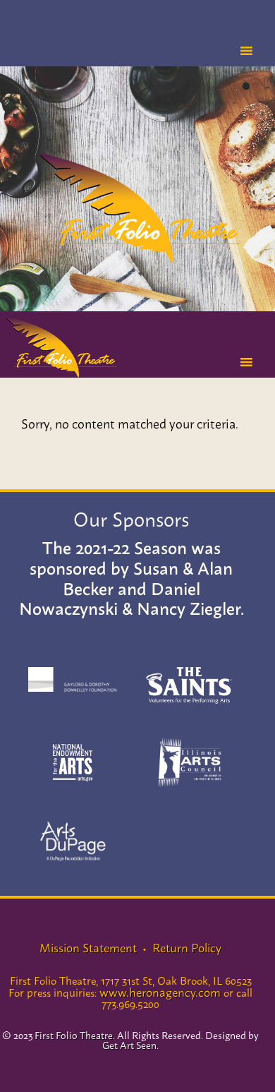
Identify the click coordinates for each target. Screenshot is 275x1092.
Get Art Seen (129, 1044)
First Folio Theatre (137, 207)
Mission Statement (88, 946)
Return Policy (185, 946)
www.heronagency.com (160, 991)
